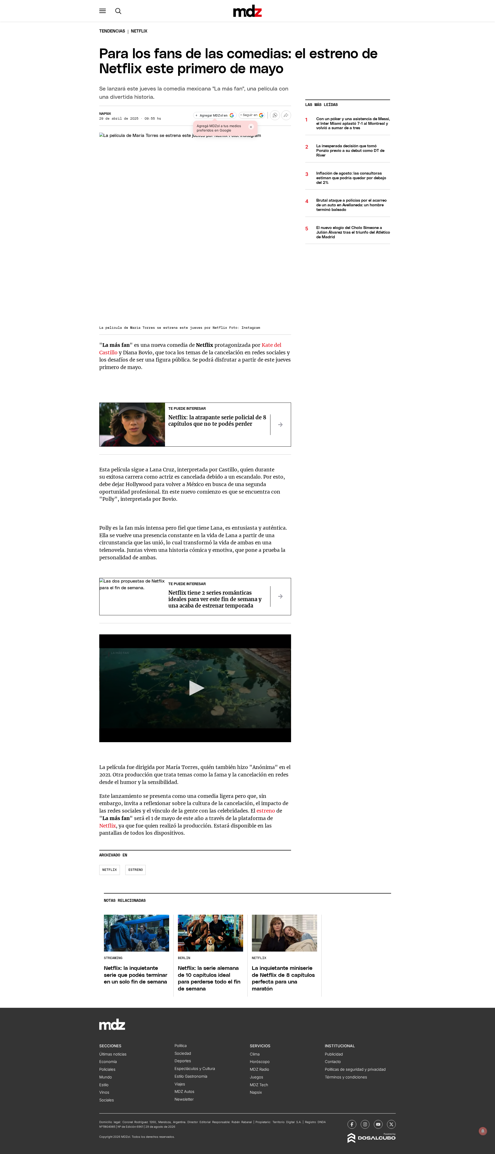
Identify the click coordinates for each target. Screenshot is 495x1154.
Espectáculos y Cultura (195, 1068)
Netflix (107, 826)
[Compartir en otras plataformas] (286, 115)
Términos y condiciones (346, 1077)
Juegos (256, 1077)
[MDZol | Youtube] (378, 1124)
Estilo (104, 1085)
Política (181, 1045)
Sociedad (183, 1053)
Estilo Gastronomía (191, 1076)
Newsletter (184, 1099)
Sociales (106, 1100)
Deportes (183, 1061)
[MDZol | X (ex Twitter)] (391, 1124)
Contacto (333, 1061)
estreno (266, 811)
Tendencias (112, 31)
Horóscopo (260, 1061)
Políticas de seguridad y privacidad (355, 1069)
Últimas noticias (113, 1054)
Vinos (104, 1092)
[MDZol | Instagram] (365, 1124)
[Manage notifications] (483, 1131)
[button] (102, 11)
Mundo (105, 1077)
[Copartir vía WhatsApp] (275, 115)
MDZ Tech (259, 1085)
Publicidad (334, 1054)
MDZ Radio (259, 1069)
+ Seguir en (248, 115)
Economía (108, 1061)
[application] (195, 688)
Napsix (105, 114)
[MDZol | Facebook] (352, 1124)
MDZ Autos (184, 1091)
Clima (255, 1054)
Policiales (107, 1069)
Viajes (180, 1084)
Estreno (135, 870)
